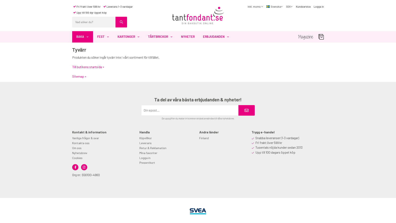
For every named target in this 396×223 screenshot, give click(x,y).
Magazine (305, 37)
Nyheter (188, 36)
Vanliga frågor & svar (85, 138)
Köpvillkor (145, 138)
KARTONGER (126, 36)
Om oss (76, 148)
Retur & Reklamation (152, 148)
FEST (101, 36)
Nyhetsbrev (79, 153)
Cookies (77, 158)
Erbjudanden (214, 36)
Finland (204, 138)
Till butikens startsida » (88, 67)
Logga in (319, 6)
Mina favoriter (148, 153)
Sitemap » (79, 76)
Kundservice (303, 6)
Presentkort (147, 162)
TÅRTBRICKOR (158, 36)
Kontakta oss (81, 143)
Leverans (145, 143)
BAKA (80, 36)
